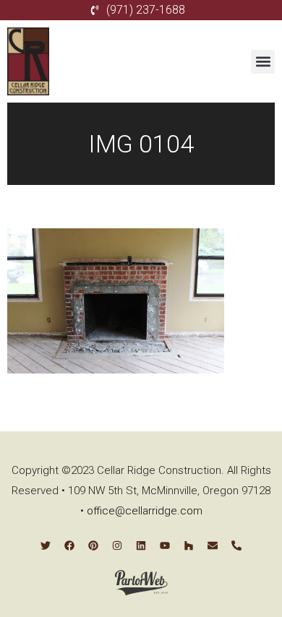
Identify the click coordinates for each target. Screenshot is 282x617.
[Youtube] (165, 545)
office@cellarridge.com (144, 510)
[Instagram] (117, 545)
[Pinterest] (93, 545)
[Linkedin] (141, 545)
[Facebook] (69, 545)
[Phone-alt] (236, 545)
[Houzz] (189, 545)
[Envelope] (212, 545)
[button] (263, 62)
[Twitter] (45, 545)
